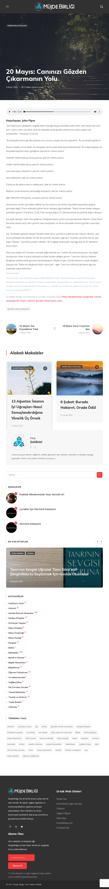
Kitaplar (30, 553)
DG (36, 726)
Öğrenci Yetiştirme (18, 672)
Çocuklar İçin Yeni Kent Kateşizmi (37, 509)
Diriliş (44, 726)
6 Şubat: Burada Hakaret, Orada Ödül (78, 405)
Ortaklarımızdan (17, 677)
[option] (29, 399)
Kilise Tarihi (31, 738)
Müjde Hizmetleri (17, 662)
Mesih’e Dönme (16, 657)
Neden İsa (61, 798)
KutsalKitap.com (64, 822)
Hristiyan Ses (63, 827)
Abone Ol (17, 865)
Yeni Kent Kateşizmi (30, 523)
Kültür (11, 647)
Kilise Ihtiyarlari (14, 738)
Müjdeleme (14, 667)
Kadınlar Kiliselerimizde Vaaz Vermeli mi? (41, 494)
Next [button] (101, 541)
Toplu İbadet (15, 702)
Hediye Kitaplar (17, 553)
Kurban (95, 738)
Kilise (78, 732)
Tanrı (31, 750)
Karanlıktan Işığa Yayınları (69, 803)
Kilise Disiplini (15, 628)
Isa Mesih (43, 732)
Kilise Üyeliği (14, 637)
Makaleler (13, 652)
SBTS (97, 744)
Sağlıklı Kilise (15, 682)
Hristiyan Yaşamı (17, 623)
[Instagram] (16, 827)
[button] (101, 6)
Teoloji (58, 750)
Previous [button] (97, 541)
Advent (12, 608)
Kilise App (61, 818)
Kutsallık (11, 744)
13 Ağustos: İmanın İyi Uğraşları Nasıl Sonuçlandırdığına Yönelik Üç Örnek (27, 409)
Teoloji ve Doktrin (17, 697)
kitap (74, 738)
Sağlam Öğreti (63, 813)
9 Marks (60, 808)
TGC (86, 750)
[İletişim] (22, 827)
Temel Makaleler (17, 692)
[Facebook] (10, 827)
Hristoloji (31, 732)
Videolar (12, 707)
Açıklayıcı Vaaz (16, 603)
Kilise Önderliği (16, 633)
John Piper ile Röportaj (61, 732)
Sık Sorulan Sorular (18, 687)
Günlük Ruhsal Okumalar (17, 26)
